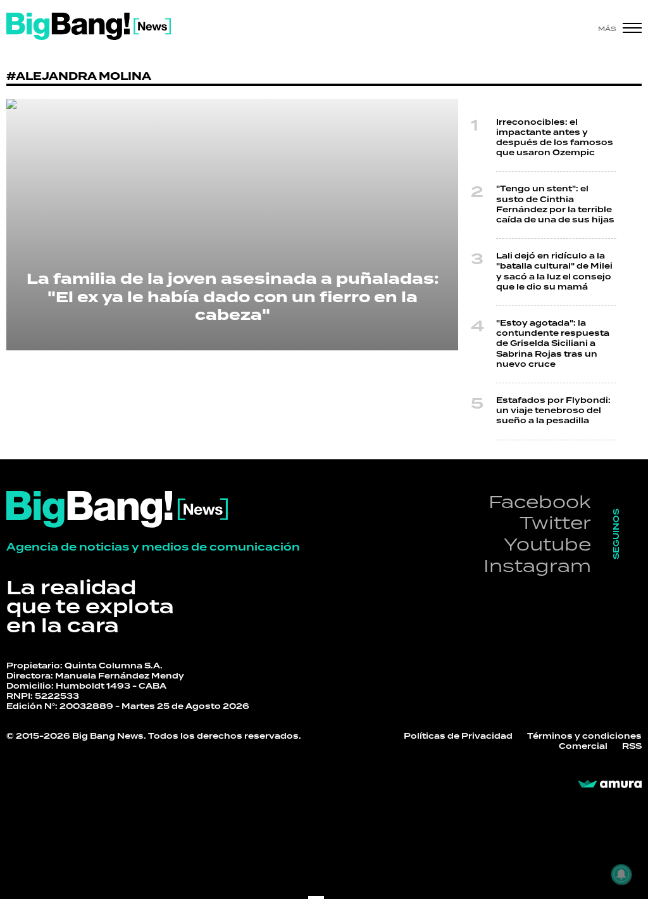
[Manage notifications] (621, 874)
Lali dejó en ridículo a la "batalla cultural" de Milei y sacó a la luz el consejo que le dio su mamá (554, 271)
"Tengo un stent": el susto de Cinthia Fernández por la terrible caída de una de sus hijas (555, 204)
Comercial (583, 747)
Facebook (540, 501)
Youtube (547, 544)
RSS (632, 747)
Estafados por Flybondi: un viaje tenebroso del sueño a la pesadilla (553, 411)
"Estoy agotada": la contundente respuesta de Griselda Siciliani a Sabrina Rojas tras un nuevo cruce (552, 344)
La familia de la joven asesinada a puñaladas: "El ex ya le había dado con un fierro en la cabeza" (233, 297)
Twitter (555, 522)
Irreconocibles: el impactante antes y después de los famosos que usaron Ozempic (554, 138)
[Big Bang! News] (88, 26)
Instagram (537, 565)
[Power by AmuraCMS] (610, 784)
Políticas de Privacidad (458, 736)
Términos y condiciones (584, 736)
